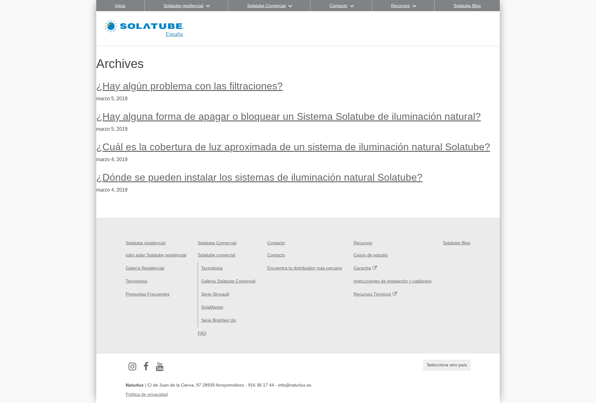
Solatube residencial (183, 5)
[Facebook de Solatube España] (146, 367)
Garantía (362, 267)
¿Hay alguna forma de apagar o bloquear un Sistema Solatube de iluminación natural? (288, 116)
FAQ (202, 333)
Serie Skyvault (215, 294)
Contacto (338, 5)
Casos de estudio (371, 254)
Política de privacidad (147, 394)
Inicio (120, 5)
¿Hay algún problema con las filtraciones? (189, 86)
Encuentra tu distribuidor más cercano (304, 267)
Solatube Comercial (266, 5)
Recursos (400, 5)
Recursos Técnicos (372, 294)
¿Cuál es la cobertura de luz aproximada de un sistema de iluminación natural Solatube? (293, 146)
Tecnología (136, 280)
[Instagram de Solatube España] (132, 367)
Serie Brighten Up (218, 320)
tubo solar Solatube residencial (156, 254)
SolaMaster (212, 307)
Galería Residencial (145, 267)
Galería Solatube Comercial (228, 280)
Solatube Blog (467, 5)
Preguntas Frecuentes (147, 294)
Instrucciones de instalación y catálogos (392, 280)
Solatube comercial (216, 254)
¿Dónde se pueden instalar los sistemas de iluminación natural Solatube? (259, 177)
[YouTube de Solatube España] (160, 367)
